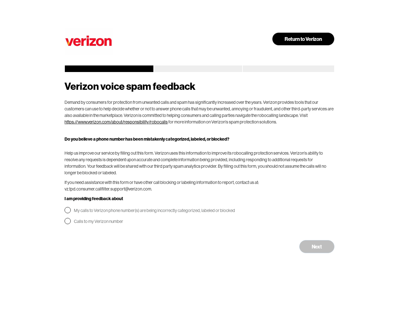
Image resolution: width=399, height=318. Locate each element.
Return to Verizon (303, 39)
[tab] (108, 69)
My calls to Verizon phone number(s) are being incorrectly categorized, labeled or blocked (154, 210)
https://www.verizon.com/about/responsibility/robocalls (116, 121)
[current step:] (108, 69)
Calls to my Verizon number (98, 221)
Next (317, 246)
